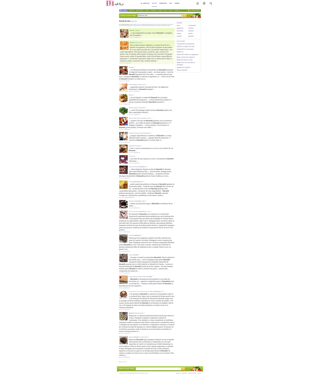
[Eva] (111, 2)
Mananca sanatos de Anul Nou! (137, 107)
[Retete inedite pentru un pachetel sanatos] (123, 121)
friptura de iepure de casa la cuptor (153, 24)
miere (190, 33)
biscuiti (126, 25)
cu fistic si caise (136, 42)
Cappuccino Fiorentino (135, 145)
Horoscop (163, 3)
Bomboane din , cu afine (137, 201)
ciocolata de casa (164, 24)
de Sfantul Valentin (136, 313)
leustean (180, 31)
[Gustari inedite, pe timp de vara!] (123, 87)
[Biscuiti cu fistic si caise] (124, 45)
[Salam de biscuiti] (123, 258)
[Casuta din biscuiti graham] (123, 185)
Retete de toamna (181, 41)
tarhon (191, 28)
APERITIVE (131, 10)
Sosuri (170, 10)
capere (179, 36)
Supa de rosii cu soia (184, 60)
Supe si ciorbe (139, 10)
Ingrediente (184, 373)
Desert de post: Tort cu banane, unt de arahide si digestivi (146, 291)
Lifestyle (146, 3)
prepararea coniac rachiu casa (135, 25)
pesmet (191, 36)
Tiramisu (131, 67)
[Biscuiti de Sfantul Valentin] (123, 316)
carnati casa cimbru (141, 24)
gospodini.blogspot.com (126, 197)
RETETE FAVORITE (196, 10)
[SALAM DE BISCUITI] (123, 238)
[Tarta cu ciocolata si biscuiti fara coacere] (123, 214)
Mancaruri (153, 10)
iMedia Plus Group (133, 373)
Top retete (178, 373)
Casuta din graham (136, 181)
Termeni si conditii (192, 373)
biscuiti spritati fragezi (146, 25)
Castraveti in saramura (185, 44)
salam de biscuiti (133, 24)
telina (179, 33)
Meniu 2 (131, 95)
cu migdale (135, 30)
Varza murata (182, 70)
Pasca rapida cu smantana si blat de (140, 276)
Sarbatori (177, 10)
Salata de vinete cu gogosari (187, 54)
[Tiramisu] (123, 70)
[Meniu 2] (123, 98)
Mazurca (180, 52)
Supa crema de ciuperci (186, 57)
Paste (165, 10)
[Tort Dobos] (123, 159)
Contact (199, 373)
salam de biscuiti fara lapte (164, 25)
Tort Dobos (132, 156)
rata (178, 25)
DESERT (160, 10)
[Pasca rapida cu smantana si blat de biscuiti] (123, 279)
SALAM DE (135, 235)
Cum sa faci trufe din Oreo (138, 166)
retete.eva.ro (135, 37)
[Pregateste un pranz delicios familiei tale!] (123, 136)
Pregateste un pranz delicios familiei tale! (140, 133)
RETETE (125, 10)
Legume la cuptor (183, 67)
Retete (154, 3)
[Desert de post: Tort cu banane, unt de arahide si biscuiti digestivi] (123, 294)
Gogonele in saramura (185, 49)
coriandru (192, 25)
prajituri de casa (155, 25)
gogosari (180, 28)
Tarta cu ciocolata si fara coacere (139, 211)
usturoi (191, 31)
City (170, 3)
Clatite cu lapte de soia (185, 46)
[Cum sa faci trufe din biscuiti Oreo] (123, 170)
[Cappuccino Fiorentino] (123, 149)
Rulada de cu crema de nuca (138, 337)
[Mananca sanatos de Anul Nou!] (123, 111)
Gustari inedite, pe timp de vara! (137, 84)
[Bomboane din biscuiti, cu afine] (123, 204)
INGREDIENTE (179, 22)
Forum (177, 3)
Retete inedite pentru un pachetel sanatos (140, 118)
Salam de (133, 255)
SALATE (147, 10)
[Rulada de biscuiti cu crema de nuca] (123, 340)
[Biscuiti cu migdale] (124, 33)
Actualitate (5, 3)
